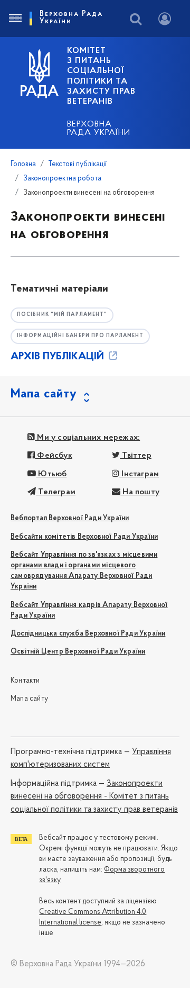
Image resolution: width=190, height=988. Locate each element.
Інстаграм (139, 474)
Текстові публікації (78, 164)
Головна (23, 164)
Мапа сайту (29, 699)
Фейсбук (53, 455)
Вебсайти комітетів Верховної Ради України (84, 537)
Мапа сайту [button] (44, 394)
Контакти (25, 681)
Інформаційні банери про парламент (80, 335)
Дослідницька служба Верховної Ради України (88, 634)
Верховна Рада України (98, 128)
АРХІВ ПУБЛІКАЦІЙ (59, 356)
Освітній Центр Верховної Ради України (78, 652)
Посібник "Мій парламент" (62, 314)
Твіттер (135, 455)
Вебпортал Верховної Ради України (70, 518)
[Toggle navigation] (15, 18)
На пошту (139, 492)
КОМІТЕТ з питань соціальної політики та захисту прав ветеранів (101, 76)
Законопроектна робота (62, 179)
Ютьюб (51, 474)
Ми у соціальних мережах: (87, 437)
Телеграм (55, 492)
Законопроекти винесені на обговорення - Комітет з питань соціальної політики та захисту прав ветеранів (94, 796)
